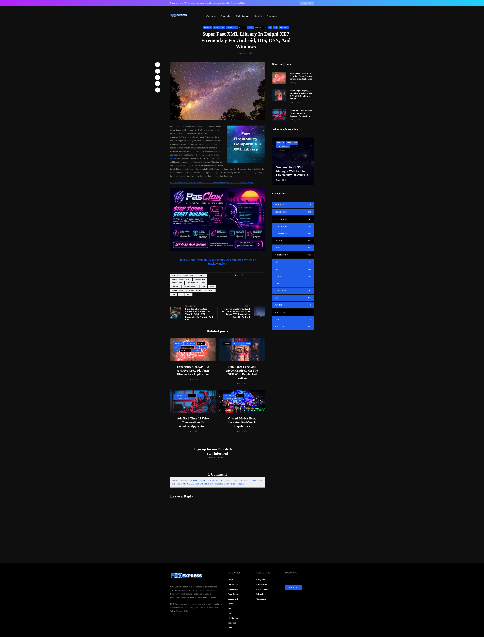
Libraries (258, 16)
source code (195, 290)
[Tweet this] (157, 71)
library (176, 286)
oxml (212, 286)
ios (203, 283)
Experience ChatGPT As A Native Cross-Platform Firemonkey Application (193, 370)
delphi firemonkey (181, 279)
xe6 (173, 294)
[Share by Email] (157, 90)
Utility (293, 319)
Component (232, 27)
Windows (284, 27)
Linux (203, 347)
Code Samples (242, 16)
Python (293, 305)
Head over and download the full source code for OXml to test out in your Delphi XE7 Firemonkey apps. (212, 183)
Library (236, 343)
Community (271, 16)
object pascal (191, 286)
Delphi (242, 27)
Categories (211, 16)
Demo (250, 27)
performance (178, 290)
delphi (202, 275)
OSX (275, 27)
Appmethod (219, 27)
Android (207, 27)
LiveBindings (293, 291)
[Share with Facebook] (157, 64)
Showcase (185, 350)
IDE (293, 262)
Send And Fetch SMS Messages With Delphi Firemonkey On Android (292, 171)
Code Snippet (181, 395)
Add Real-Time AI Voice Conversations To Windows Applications (193, 422)
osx (203, 286)
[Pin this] (157, 83)
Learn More (307, 3)
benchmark (189, 275)
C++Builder (293, 219)
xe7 (181, 294)
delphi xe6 (200, 279)
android (176, 275)
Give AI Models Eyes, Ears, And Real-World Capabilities (242, 422)
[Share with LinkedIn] (157, 77)
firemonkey (192, 283)
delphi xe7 (177, 283)
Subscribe (293, 587)
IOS (270, 27)
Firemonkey (226, 16)
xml (189, 294)
